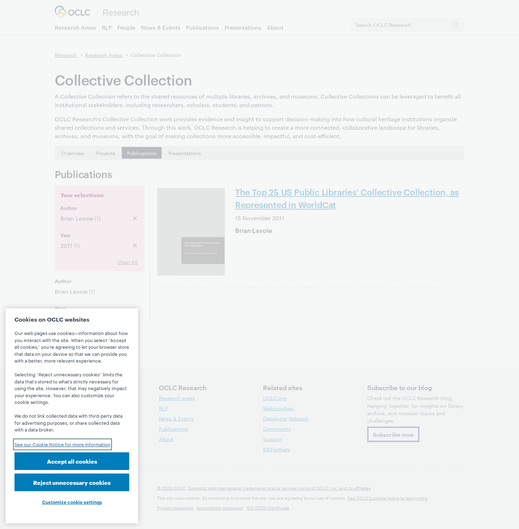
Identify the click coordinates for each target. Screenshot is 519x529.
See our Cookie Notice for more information (62, 444)
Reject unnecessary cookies (72, 482)
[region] (72, 415)
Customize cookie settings (72, 502)
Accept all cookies (72, 461)
